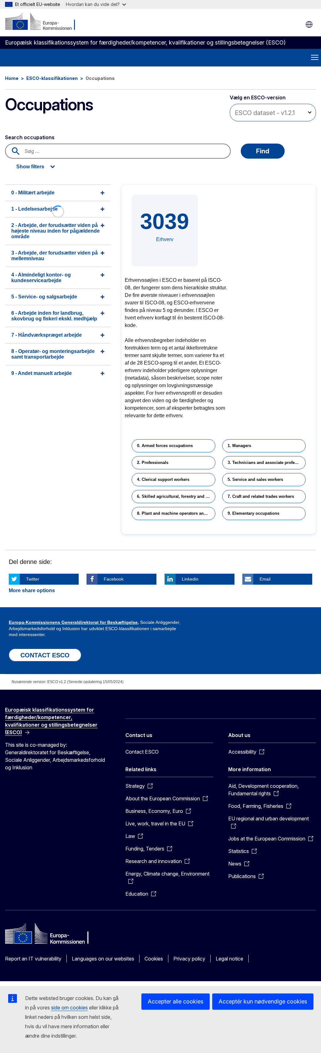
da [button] (309, 24)
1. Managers (239, 445)
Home (11, 78)
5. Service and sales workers (255, 479)
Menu (314, 57)
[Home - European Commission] (43, 22)
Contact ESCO (142, 752)
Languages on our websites (103, 959)
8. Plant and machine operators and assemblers (176, 513)
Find (262, 151)
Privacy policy (189, 959)
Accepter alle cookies (175, 1001)
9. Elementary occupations (253, 513)
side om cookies (69, 1007)
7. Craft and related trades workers (261, 496)
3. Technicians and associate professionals (267, 462)
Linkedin (190, 579)
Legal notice (229, 959)
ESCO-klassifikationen (52, 78)
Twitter (32, 579)
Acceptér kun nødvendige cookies (262, 1001)
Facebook (114, 579)
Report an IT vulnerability (33, 959)
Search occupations (30, 137)
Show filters (30, 166)
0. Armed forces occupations (165, 445)
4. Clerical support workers (163, 479)
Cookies (154, 959)
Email (265, 579)
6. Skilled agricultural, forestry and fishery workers (176, 496)
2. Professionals (152, 462)
